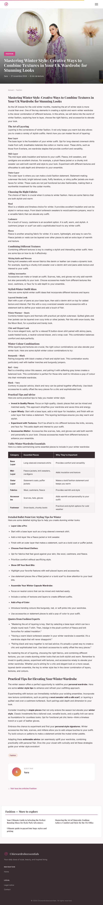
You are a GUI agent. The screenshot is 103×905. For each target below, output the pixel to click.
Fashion (9, 54)
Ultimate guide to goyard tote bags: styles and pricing (27, 829)
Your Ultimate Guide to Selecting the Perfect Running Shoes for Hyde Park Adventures (26, 821)
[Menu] (96, 4)
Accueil (11, 90)
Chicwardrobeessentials (24, 854)
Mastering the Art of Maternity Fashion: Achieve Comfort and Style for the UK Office (74, 821)
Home (6, 872)
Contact (7, 889)
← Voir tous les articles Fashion (22, 788)
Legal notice (9, 885)
